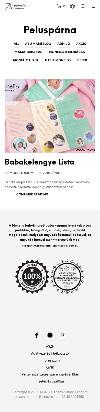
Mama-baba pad (29, 52)
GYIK (50, 367)
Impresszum (50, 360)
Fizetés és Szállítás (50, 381)
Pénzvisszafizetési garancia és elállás (50, 374)
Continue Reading (32, 194)
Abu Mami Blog (38, 44)
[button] (61, 5)
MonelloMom (21, 173)
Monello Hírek (25, 60)
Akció (81, 44)
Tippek (82, 60)
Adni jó (63, 44)
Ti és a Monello (58, 60)
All (16, 44)
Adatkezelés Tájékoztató (50, 353)
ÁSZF (50, 346)
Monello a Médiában (67, 52)
